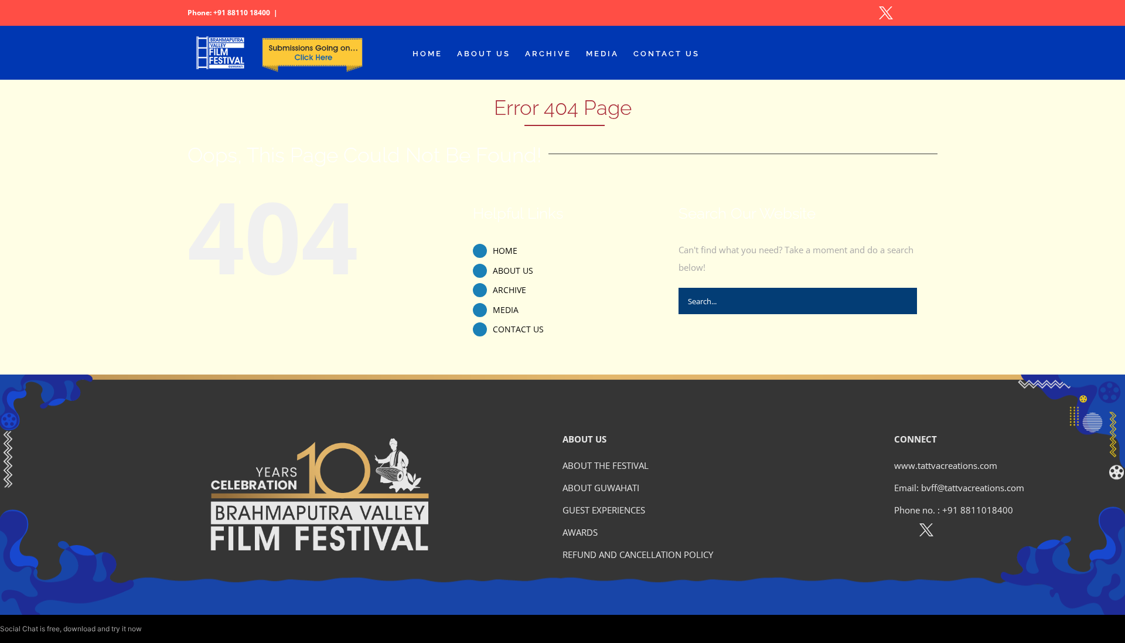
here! (152, 628)
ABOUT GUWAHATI (600, 488)
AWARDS (580, 532)
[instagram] (952, 532)
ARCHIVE (509, 289)
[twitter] (926, 532)
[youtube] (977, 532)
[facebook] (901, 532)
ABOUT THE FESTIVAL (605, 465)
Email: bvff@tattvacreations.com (959, 488)
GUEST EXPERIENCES (603, 510)
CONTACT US (518, 329)
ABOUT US (513, 270)
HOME (505, 250)
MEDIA (506, 309)
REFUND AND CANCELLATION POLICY (637, 554)
